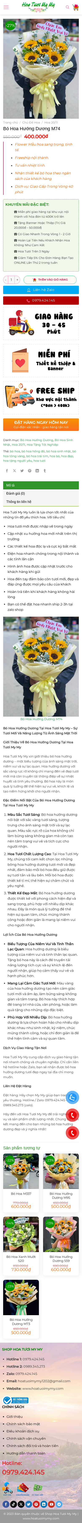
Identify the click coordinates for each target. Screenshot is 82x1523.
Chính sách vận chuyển (26, 1439)
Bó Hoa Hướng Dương (36, 440)
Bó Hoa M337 (21, 1194)
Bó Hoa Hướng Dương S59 (61, 1259)
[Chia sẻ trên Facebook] (7, 470)
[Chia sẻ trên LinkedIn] (37, 470)
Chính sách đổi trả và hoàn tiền (32, 1446)
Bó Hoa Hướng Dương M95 (61, 1196)
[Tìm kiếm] (67, 7)
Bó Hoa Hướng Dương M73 (21, 1322)
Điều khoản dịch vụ (23, 1431)
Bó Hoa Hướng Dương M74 (41, 719)
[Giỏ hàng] (75, 7)
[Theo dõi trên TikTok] (13, 1504)
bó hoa (15, 451)
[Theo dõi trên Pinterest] (36, 1504)
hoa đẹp (67, 456)
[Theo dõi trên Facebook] (6, 1504)
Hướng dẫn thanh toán (26, 1453)
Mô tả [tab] (10, 485)
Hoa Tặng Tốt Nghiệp (42, 445)
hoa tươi (39, 461)
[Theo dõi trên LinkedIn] (43, 1504)
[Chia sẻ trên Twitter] (22, 470)
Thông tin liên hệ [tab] (18, 502)
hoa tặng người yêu (17, 461)
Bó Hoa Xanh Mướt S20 (21, 1259)
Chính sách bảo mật (23, 1424)
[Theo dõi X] (21, 1504)
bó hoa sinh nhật (58, 451)
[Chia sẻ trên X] (14, 470)
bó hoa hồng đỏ (33, 451)
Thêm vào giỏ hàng (53, 279)
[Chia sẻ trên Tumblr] (44, 470)
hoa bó (55, 456)
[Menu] (6, 7)
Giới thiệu (15, 1417)
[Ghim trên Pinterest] (29, 470)
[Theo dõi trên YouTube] (51, 1504)
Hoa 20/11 (51, 122)
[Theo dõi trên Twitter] (28, 1504)
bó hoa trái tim (37, 456)
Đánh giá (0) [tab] (15, 493)
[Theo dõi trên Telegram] (59, 1504)
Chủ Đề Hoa (31, 122)
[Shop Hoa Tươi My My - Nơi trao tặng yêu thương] (38, 7)
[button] (44, 147)
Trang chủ (10, 122)
